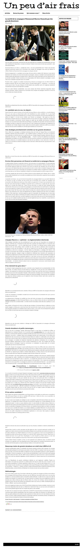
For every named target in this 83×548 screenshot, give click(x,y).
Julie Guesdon (16, 499)
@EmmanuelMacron (21, 366)
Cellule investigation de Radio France (29, 499)
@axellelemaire (33, 366)
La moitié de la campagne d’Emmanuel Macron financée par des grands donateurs (25, 501)
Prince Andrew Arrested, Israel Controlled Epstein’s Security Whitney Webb (68, 156)
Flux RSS (77, 544)
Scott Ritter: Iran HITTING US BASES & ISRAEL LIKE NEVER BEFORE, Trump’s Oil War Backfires (68, 140)
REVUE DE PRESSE (65, 18)
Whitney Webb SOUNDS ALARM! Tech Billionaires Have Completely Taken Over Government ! (67, 109)
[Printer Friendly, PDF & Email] (8, 504)
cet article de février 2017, (11, 348)
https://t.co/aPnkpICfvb (24, 367)
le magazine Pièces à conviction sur (23, 384)
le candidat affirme (38, 332)
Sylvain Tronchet (9, 499)
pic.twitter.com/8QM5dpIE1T (44, 367)
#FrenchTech (33, 367)
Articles (7, 13)
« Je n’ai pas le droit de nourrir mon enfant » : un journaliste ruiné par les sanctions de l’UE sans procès (67, 93)
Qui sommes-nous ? (33, 13)
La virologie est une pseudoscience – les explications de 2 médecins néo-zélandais (67, 77)
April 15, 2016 (35, 370)
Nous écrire (46, 13)
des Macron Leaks (26, 136)
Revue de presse (18, 13)
